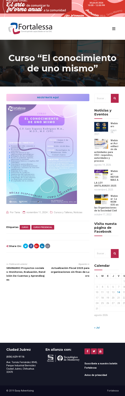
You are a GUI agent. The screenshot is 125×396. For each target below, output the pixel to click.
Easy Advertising (24, 390)
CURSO (25, 227)
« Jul (97, 327)
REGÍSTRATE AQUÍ (48, 97)
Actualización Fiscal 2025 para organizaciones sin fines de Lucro (70, 272)
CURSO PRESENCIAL (42, 227)
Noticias (78, 212)
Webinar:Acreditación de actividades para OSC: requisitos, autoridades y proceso (106, 150)
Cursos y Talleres (63, 212)
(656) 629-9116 (15, 356)
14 (118, 292)
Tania (17, 212)
